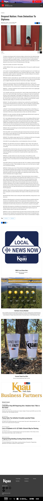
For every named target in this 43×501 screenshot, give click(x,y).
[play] (3, 5)
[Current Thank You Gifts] (21, 346)
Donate (38, 1)
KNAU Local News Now (21, 270)
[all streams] (41, 5)
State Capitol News (5, 404)
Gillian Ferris (4, 440)
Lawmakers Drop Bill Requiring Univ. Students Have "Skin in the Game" (21, 406)
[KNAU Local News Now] (21, 247)
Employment (26, 478)
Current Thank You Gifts (21, 376)
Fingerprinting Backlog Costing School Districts (17, 439)
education (12, 218)
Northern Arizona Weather (21, 311)
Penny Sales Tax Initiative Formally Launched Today (18, 418)
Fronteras (2, 12)
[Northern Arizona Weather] (21, 292)
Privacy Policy (18, 478)
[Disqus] (21, 460)
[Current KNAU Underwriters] (21, 389)
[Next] (41, 52)
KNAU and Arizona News (5, 426)
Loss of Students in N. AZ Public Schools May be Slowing (20, 428)
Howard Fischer (4, 409)
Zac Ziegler (3, 430)
